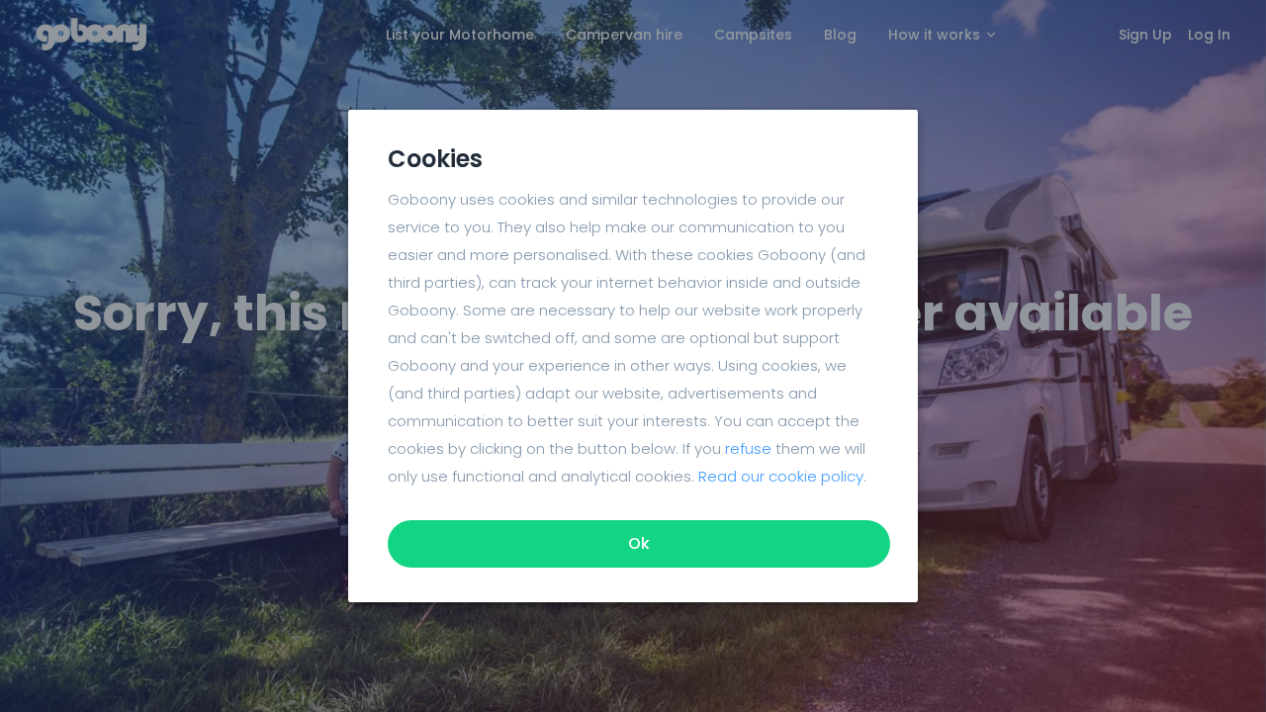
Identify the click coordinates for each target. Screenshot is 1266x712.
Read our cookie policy (780, 476)
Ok (639, 543)
